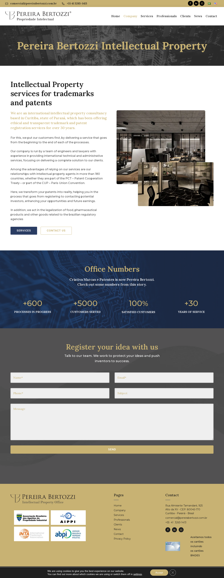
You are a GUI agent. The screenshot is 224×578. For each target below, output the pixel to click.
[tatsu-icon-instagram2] (202, 3)
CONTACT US (56, 230)
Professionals (167, 16)
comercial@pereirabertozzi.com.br (33, 3)
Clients (185, 16)
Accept (159, 572)
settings (137, 574)
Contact (211, 16)
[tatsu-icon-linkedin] (196, 3)
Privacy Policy (122, 538)
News (198, 16)
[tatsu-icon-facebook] (190, 3)
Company (130, 16)
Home (115, 16)
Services (147, 16)
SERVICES (24, 230)
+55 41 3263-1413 (77, 3)
